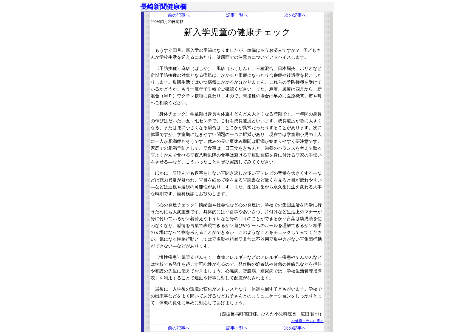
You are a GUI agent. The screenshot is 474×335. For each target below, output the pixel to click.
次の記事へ (295, 15)
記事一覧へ (237, 15)
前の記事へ (179, 15)
